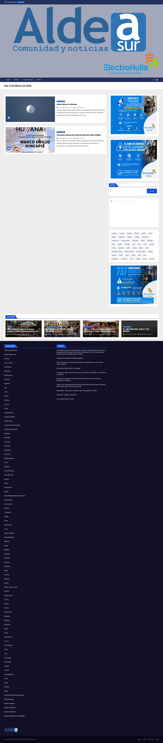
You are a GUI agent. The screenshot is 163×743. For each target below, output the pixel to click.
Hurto (139, 244)
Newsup (26, 739)
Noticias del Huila (129, 251)
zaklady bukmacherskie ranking (14, 695)
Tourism (6, 666)
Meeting (6, 541)
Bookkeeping (8, 375)
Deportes (7, 433)
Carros (6, 396)
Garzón (142, 240)
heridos (120, 244)
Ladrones (151, 244)
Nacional (7, 554)
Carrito (16, 79)
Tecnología (7, 662)
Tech (5, 653)
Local (6, 529)
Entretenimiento (9, 458)
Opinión (6, 591)
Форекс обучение (9, 707)
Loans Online (8, 525)
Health (6, 491)
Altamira (144, 233)
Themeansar (32, 739)
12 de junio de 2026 (53, 334)
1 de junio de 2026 (92, 334)
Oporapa (150, 251)
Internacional (8, 500)
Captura (114, 237)
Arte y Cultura (8, 363)
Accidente (114, 233)
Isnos (145, 244)
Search (112, 185)
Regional (7, 616)
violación (151, 259)
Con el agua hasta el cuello (65, 399)
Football (6, 466)
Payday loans (8, 595)
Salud (6, 628)
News (6, 570)
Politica (6, 603)
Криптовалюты (9, 699)
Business (7, 379)
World (6, 691)
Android (6, 358)
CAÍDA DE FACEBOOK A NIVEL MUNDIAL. (60, 330)
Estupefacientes (125, 240)
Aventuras (7, 371)
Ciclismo (7, 400)
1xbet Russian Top (10, 354)
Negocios (7, 566)
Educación (7, 450)
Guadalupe (150, 240)
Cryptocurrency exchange (12, 425)
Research (7, 624)
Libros (6, 520)
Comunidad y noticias (31, 334)
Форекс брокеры (9, 703)
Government (8, 487)
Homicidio (127, 244)
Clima (6, 408)
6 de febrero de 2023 (65, 107)
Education (7, 454)
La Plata (114, 248)
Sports (6, 649)
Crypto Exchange (9, 417)
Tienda (38, 79)
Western (6, 687)
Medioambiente (9, 537)
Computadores (8, 412)
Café (5, 392)
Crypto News (8, 421)
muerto (135, 248)
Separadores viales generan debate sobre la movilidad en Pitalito (77, 390)
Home (8, 79)
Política (133, 255)
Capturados (121, 237)
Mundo (141, 248)
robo (144, 255)
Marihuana (121, 248)
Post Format (8, 612)
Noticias (10, 326)
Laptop (6, 516)
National (7, 562)
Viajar (6, 682)
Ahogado (136, 233)
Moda (6, 545)
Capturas (129, 237)
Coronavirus (145, 237)
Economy (7, 446)
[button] (154, 79)
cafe (5, 387)
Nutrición (7, 579)
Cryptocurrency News (11, 429)
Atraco (150, 233)
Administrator (79, 107)
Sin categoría (8, 645)
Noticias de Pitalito (141, 251)
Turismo (6, 670)
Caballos (7, 383)
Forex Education (9, 471)
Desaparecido (115, 240)
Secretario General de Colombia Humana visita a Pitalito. (79, 135)
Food (5, 462)
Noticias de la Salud (117, 251)
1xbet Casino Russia (10, 350)
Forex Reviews (9, 475)
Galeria (6, 479)
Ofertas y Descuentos (10, 587)
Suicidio (138, 259)
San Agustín (124, 259)
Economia (7, 441)
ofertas (6, 583)
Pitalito (121, 255)
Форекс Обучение (10, 711)
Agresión (129, 233)
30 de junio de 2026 (15, 334)
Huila (134, 244)
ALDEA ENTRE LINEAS (69, 334)
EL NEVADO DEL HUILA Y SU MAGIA (136, 330)
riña (139, 255)
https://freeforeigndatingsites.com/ (14, 495)
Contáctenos (28, 79)
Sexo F (6, 641)
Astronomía (7, 367)
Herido (113, 244)
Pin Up (6, 599)
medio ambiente (9, 533)
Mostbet (6, 549)
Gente (6, 483)
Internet (48, 326)
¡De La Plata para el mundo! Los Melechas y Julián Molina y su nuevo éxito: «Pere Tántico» (100, 331)
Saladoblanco (115, 259)
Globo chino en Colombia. (67, 104)
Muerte (128, 248)
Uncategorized (60, 101)
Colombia (137, 237)
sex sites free (8, 637)
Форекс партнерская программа (14, 716)
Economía (7, 437)
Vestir (6, 678)
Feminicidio (135, 240)
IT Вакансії (7, 512)
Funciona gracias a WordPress (12, 739)
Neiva (147, 248)
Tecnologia (7, 657)
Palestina (114, 255)
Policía (127, 255)
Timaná (144, 259)
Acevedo (122, 233)
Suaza (131, 259)
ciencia (6, 404)
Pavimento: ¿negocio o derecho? (67, 394)
